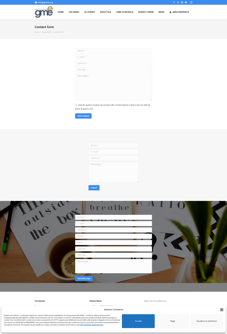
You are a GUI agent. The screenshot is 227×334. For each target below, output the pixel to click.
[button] (221, 309)
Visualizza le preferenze (206, 321)
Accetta (138, 321)
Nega (172, 321)
